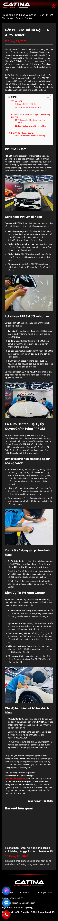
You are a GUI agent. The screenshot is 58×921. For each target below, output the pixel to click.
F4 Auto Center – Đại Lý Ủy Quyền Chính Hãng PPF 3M (30, 116)
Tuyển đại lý (46, 892)
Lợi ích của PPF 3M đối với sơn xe (29, 108)
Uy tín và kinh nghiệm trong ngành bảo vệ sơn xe (32, 121)
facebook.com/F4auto (15, 778)
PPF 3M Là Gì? (17, 101)
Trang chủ (7, 14)
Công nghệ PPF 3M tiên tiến (27, 104)
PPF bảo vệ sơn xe (26, 14)
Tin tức (26, 892)
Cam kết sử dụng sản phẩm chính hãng (32, 126)
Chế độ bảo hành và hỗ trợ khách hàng (31, 136)
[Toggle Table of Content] (47, 97)
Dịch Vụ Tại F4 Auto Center (22, 133)
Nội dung (11, 96)
